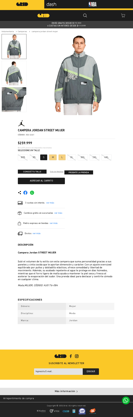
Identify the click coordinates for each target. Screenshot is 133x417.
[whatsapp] (32, 193)
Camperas (22, 32)
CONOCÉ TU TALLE (32, 171)
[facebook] (25, 193)
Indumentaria (8, 32)
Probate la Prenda (79, 172)
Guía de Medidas (56, 172)
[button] (23, 157)
